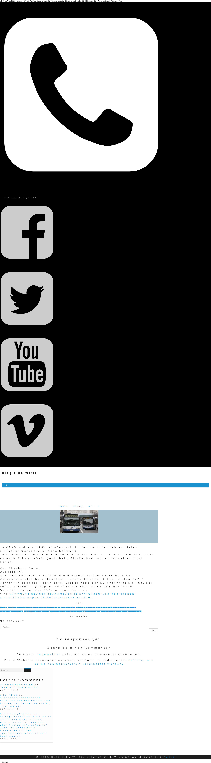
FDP (27, 611)
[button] (105, 762)
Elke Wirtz (63, 506)
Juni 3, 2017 (78, 506)
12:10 (90, 506)
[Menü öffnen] (105, 485)
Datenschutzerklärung (19, 687)
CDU (4, 607)
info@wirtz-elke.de (16, 684)
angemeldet (49, 654)
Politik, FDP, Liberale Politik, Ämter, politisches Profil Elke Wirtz (86, 611)
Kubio (169, 757)
